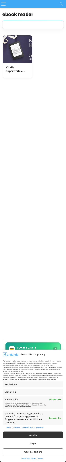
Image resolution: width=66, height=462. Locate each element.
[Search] (61, 4)
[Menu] (3, 4)
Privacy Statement (37, 458)
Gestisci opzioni (33, 451)
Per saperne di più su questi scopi (32, 427)
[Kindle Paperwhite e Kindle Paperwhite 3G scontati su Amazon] (17, 37)
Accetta (33, 435)
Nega (33, 443)
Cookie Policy (25, 458)
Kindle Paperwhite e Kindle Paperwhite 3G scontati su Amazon (15, 69)
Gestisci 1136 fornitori (13, 427)
